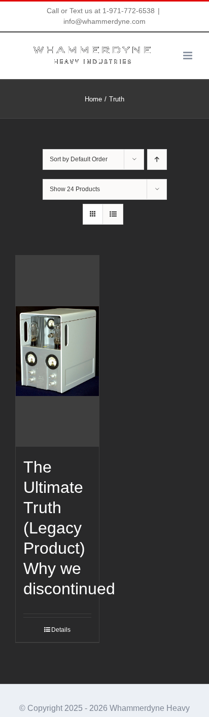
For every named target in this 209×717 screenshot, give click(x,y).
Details (61, 629)
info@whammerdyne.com (104, 21)
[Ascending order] (157, 159)
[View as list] (113, 214)
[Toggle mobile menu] (188, 55)
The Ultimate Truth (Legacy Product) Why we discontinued (69, 528)
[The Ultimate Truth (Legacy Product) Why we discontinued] (57, 351)
